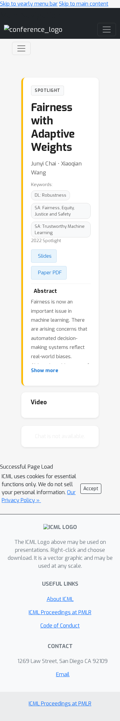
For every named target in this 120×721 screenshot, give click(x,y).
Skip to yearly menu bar (29, 3)
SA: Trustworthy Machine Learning (60, 229)
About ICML (60, 599)
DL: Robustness (50, 195)
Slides (45, 256)
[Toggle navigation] (21, 48)
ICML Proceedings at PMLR (60, 612)
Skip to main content (83, 3)
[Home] (33, 29)
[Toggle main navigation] (106, 29)
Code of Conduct (60, 625)
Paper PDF (50, 272)
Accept (90, 489)
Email (63, 674)
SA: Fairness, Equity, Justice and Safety (55, 211)
